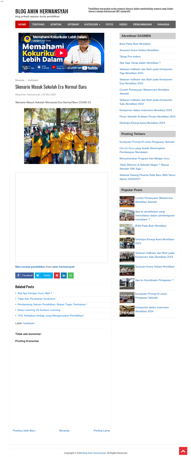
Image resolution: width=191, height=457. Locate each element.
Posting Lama (102, 430)
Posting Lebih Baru (24, 430)
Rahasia (163, 24)
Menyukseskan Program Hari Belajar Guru (145, 158)
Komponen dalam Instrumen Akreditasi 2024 (146, 110)
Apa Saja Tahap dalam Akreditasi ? (140, 62)
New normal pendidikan (30, 266)
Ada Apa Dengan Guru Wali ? (35, 293)
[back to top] (183, 451)
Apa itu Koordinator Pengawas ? (154, 280)
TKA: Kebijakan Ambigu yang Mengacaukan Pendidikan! (51, 315)
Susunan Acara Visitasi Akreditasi (139, 50)
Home (22, 24)
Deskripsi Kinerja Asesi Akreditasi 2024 (142, 122)
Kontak (56, 24)
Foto (109, 24)
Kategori (92, 24)
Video (123, 24)
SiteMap (73, 24)
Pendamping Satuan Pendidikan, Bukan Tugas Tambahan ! (52, 304)
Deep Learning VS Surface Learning (39, 309)
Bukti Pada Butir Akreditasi (135, 43)
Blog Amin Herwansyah (41, 11)
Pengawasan (142, 24)
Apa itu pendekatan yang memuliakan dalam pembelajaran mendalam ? (155, 215)
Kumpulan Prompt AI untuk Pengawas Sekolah (147, 141)
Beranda (64, 430)
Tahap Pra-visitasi (130, 56)
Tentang (38, 24)
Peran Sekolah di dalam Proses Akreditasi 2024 (148, 116)
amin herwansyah (63, 266)
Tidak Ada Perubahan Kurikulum (36, 298)
